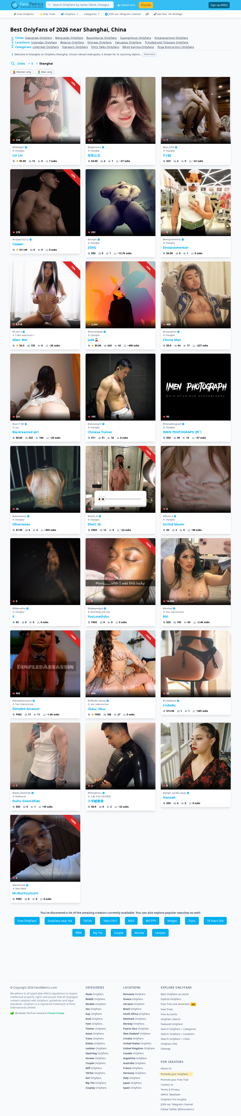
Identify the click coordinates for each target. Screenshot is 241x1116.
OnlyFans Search (170, 1019)
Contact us (167, 1084)
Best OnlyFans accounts (175, 994)
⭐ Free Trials (47, 14)
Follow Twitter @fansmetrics (177, 1109)
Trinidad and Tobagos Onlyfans (167, 42)
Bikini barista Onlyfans (138, 47)
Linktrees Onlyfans (46, 47)
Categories (90, 14)
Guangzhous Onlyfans (135, 38)
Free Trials (167, 1009)
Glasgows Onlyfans (38, 38)
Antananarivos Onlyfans (171, 38)
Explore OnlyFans (171, 999)
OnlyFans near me (60, 921)
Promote (146, 5)
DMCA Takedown (170, 1094)
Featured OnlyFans (172, 1024)
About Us (166, 1068)
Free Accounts (169, 1014)
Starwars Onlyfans (75, 47)
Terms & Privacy (170, 1089)
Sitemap (165, 1048)
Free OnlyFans (27, 921)
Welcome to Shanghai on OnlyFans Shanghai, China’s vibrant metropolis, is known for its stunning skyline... (84, 54)
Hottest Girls (127, 5)
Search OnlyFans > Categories (178, 1029)
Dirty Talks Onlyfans (105, 47)
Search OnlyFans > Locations (177, 1034)
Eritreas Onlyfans (100, 42)
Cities (21, 63)
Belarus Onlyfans (72, 42)
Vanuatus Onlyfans (128, 42)
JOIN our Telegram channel (124, 14)
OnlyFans (70, 14)
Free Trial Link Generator (178, 1004)
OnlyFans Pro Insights (174, 1099)
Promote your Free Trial (174, 1079)
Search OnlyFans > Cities (175, 1038)
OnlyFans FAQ (169, 1043)
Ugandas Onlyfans (44, 42)
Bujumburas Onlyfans (101, 38)
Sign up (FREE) (219, 5)
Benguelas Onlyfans (69, 38)
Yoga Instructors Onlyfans (175, 47)
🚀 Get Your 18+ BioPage (167, 14)
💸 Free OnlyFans (23, 14)
